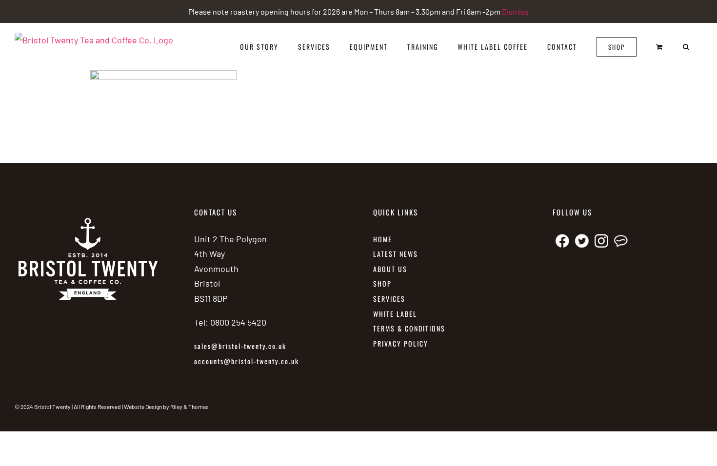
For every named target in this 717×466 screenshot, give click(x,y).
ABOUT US (390, 269)
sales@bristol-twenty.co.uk (240, 346)
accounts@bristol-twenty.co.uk (246, 361)
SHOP (382, 283)
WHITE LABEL (396, 314)
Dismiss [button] (515, 11)
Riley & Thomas (189, 406)
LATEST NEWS (395, 254)
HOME (382, 239)
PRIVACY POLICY (400, 343)
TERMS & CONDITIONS (409, 328)
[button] (686, 46)
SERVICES (389, 298)
